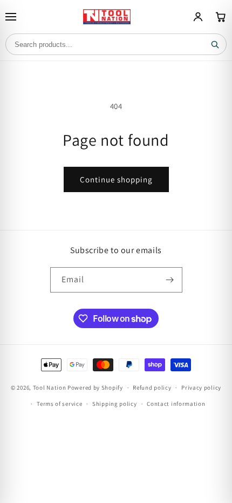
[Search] (214, 44)
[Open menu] (11, 17)
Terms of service (59, 403)
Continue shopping (116, 179)
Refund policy (152, 387)
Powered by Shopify (95, 387)
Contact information (176, 403)
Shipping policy (114, 403)
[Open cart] (220, 16)
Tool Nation (49, 387)
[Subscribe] (170, 280)
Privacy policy (201, 387)
